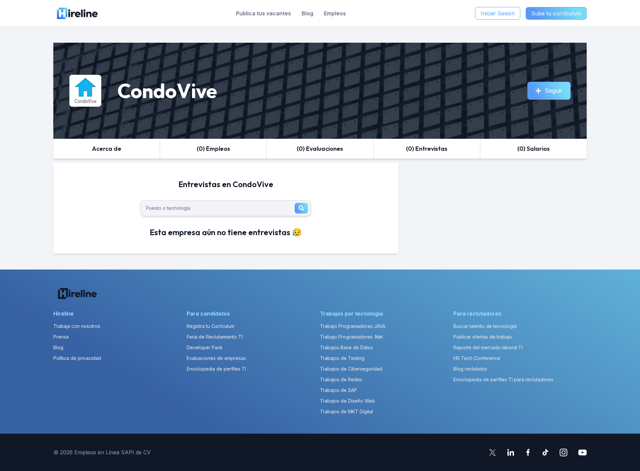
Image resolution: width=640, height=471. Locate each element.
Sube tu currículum (556, 13)
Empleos (335, 13)
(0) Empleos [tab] (213, 148)
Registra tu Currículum (210, 326)
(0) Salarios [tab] (533, 148)
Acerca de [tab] (106, 148)
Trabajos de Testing (342, 358)
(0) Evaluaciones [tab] (320, 148)
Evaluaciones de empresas (216, 358)
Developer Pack (205, 347)
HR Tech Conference (476, 358)
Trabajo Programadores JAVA (352, 326)
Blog (307, 13)
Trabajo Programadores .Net (351, 337)
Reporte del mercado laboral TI (488, 347)
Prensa (61, 337)
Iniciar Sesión (498, 13)
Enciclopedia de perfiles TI (216, 369)
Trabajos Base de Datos (346, 347)
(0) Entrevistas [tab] (426, 148)
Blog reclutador (470, 369)
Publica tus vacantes (263, 13)
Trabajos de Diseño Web (347, 401)
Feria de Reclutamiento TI (215, 337)
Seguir (553, 90)
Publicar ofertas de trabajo (482, 337)
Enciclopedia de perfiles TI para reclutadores (503, 379)
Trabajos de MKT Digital (346, 411)
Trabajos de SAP (338, 390)
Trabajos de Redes (341, 379)
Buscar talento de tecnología (485, 326)
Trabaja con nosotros (76, 326)
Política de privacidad (77, 358)
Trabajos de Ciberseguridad (351, 369)
